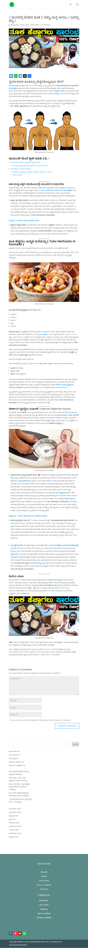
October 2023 (14, 830)
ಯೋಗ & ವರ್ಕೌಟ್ (15, 762)
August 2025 (13, 816)
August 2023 (13, 837)
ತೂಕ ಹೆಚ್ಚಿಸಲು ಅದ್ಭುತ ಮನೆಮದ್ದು (20, 169)
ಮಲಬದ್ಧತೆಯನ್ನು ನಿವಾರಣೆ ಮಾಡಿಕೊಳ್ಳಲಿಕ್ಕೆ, (66, 545)
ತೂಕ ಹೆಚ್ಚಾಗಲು (13, 88)
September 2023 (15, 833)
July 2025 (12, 819)
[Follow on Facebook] (10, 933)
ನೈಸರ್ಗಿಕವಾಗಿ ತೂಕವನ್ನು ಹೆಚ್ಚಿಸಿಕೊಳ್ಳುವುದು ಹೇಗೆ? (25, 162)
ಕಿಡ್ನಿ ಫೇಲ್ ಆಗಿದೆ (60, 91)
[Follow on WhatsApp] (24, 933)
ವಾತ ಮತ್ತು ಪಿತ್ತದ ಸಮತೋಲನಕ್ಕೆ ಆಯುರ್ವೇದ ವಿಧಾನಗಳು (30, 165)
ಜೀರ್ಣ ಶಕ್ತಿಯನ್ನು (70, 498)
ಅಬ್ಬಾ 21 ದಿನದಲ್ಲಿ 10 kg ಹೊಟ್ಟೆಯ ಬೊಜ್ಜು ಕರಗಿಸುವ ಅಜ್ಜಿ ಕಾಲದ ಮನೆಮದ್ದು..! (19, 787)
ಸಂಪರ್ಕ (44, 877)
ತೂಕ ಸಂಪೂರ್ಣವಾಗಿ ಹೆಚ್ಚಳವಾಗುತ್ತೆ (46, 585)
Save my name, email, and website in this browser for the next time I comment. (41, 720)
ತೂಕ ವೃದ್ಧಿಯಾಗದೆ (61, 492)
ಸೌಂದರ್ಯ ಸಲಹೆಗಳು (15, 765)
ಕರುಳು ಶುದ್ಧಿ (37, 563)
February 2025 (14, 823)
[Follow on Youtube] (20, 933)
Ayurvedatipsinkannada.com (36, 942)
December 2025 (15, 809)
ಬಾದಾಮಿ (44, 334)
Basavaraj (14, 25)
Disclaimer (44, 889)
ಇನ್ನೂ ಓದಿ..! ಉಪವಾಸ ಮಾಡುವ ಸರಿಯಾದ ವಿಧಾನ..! (24, 220)
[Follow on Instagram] (15, 933)
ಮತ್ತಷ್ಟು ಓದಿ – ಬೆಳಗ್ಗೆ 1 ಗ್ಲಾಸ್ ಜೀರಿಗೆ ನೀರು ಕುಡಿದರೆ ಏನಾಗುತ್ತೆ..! (28, 516)
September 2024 (15, 826)
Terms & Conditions (44, 885)
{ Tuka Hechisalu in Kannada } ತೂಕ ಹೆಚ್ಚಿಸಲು (56, 190)
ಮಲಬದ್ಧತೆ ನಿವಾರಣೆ (16, 545)
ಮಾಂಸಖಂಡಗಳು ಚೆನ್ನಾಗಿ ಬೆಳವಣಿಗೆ (68, 415)
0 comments (46, 25)
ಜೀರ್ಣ (49, 481)
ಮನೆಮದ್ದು (12, 758)
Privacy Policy (44, 881)
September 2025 (15, 812)
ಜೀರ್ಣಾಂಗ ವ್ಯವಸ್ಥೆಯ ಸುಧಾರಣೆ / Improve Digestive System (32, 172)
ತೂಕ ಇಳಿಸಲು (35, 25)
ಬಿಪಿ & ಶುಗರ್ (13, 755)
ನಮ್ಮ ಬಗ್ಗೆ (44, 872)
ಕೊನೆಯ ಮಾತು (17, 175)
